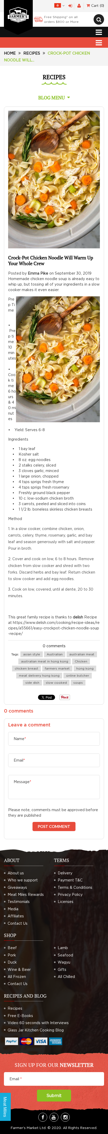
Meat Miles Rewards (26, 894)
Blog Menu (51, 97)
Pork (12, 955)
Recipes (31, 53)
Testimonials (19, 901)
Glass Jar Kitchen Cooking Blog (36, 1030)
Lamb (63, 948)
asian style (31, 654)
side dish (32, 682)
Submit (54, 1095)
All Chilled (66, 976)
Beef (12, 948)
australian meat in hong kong (44, 661)
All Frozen (17, 976)
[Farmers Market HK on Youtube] (54, 1117)
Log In (70, 6)
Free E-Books (20, 1016)
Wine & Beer (19, 969)
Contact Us (18, 923)
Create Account (79, 6)
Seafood (65, 955)
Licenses (65, 901)
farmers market (57, 668)
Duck (12, 962)
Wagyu (64, 962)
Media (13, 909)
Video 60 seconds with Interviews (38, 1023)
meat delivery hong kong (39, 675)
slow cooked (56, 682)
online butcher (77, 675)
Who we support (23, 880)
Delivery (65, 873)
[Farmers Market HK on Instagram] (65, 1117)
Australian (55, 654)
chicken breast (26, 668)
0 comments (54, 646)
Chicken (81, 661)
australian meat (81, 654)
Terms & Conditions (75, 887)
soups (78, 682)
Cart (97, 5)
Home (10, 53)
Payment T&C (70, 880)
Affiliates (16, 916)
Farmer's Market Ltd (28, 1128)
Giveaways (17, 887)
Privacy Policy (70, 894)
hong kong (85, 668)
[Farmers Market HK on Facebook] (42, 1117)
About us (16, 873)
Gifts (62, 969)
